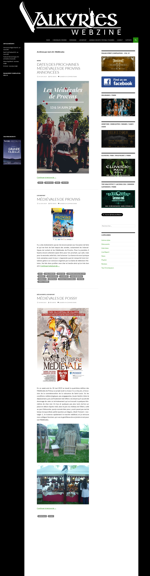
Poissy (51, 516)
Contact (120, 40)
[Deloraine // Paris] (118, 107)
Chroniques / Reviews (60, 40)
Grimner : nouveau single (10, 66)
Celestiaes (61, 273)
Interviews (72, 40)
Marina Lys (42, 279)
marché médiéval (76, 276)
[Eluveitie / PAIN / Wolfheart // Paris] (118, 167)
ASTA (40, 273)
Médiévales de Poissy (57, 298)
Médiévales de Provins (58, 199)
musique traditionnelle (67, 279)
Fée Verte (53, 76)
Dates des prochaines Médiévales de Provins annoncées (58, 68)
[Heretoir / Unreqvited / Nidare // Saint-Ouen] (118, 138)
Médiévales (49, 182)
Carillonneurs (50, 273)
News (39, 60)
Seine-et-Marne (43, 281)
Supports (129, 40)
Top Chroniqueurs (107, 268)
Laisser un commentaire (68, 76)
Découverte (41, 294)
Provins (65, 182)
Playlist (104, 260)
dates (40, 182)
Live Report (82, 40)
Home (48, 40)
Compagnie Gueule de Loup (76, 273)
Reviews (104, 264)
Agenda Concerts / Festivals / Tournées (101, 40)
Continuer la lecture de (46, 177)
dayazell (42, 276)
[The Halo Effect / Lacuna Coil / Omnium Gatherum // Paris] (118, 199)
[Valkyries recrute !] (12, 152)
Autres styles (105, 240)
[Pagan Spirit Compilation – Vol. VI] (118, 64)
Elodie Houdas (52, 276)
